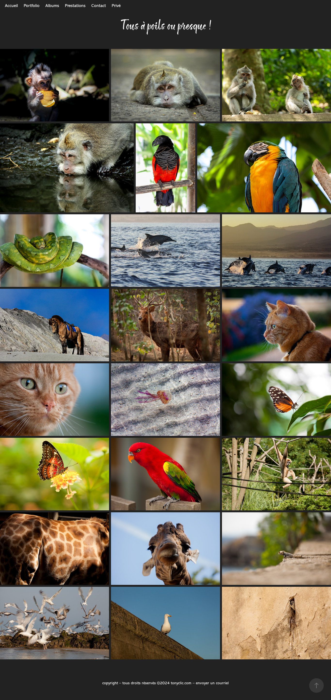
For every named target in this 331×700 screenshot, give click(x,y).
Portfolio (31, 5)
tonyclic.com (181, 683)
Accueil (11, 5)
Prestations (75, 5)
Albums (52, 5)
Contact (98, 5)
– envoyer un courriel (211, 683)
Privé (116, 5)
